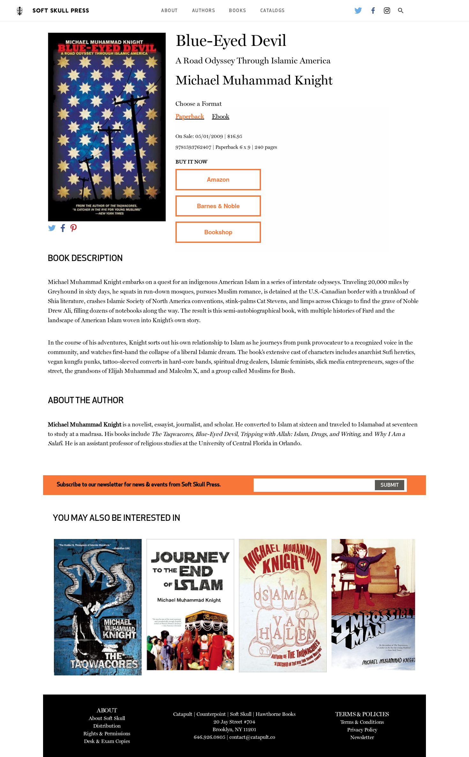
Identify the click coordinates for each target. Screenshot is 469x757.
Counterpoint (211, 714)
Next (425, 622)
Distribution (107, 726)
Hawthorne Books (275, 714)
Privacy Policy (362, 730)
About (169, 11)
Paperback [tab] (189, 116)
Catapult (182, 714)
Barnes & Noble (218, 205)
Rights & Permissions (106, 734)
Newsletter (362, 737)
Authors (203, 11)
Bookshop (218, 232)
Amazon (218, 179)
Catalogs (272, 11)
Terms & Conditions (362, 722)
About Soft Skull (107, 718)
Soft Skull (240, 714)
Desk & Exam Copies (107, 741)
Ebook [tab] (220, 116)
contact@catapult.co (252, 737)
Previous (44, 622)
